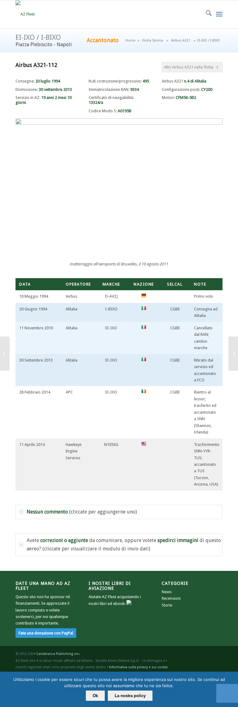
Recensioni (171, 598)
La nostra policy (130, 695)
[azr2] (25, 14)
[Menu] (219, 14)
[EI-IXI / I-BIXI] (5, 353)
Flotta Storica (152, 40)
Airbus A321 (180, 40)
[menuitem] (206, 14)
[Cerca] (206, 14)
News (167, 591)
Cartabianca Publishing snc (58, 654)
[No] (230, 689)
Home (130, 40)
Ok (95, 695)
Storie (167, 605)
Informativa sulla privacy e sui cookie (138, 667)
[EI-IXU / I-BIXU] (233, 353)
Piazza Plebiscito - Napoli (43, 44)
